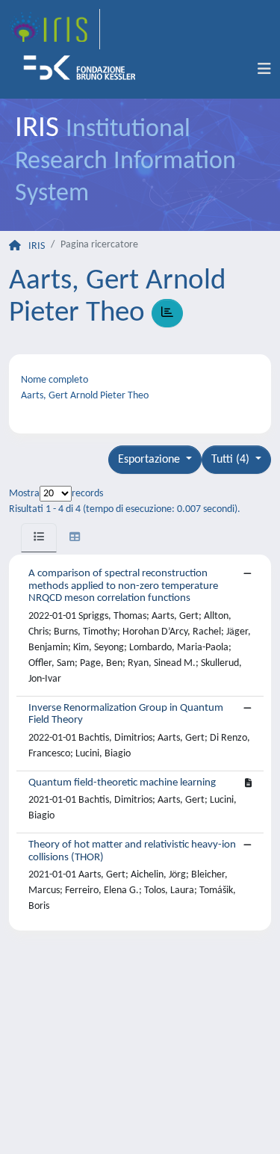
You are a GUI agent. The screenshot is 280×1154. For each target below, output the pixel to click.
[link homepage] (54, 29)
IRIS (36, 246)
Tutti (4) (231, 460)
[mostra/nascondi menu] (264, 69)
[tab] (39, 537)
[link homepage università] (84, 69)
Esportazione (150, 460)
